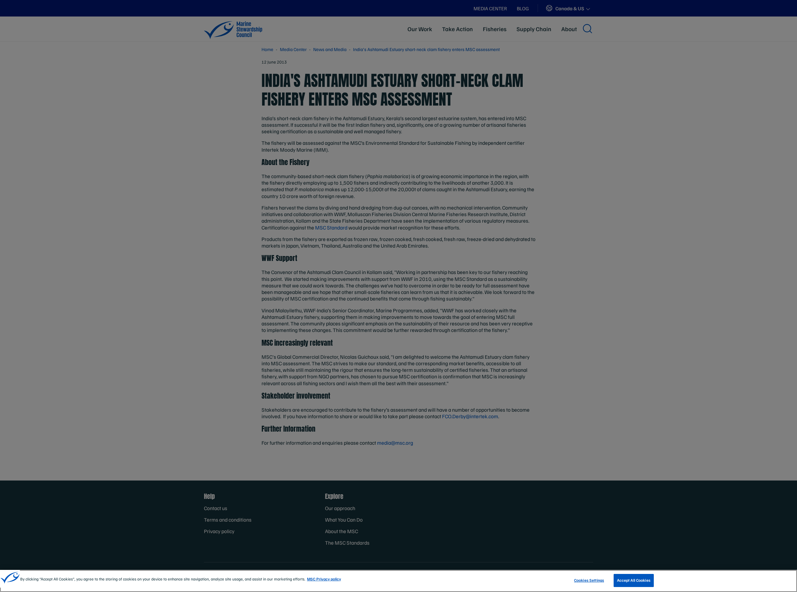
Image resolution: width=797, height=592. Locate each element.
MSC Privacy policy (324, 578)
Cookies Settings (589, 580)
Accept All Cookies (633, 580)
